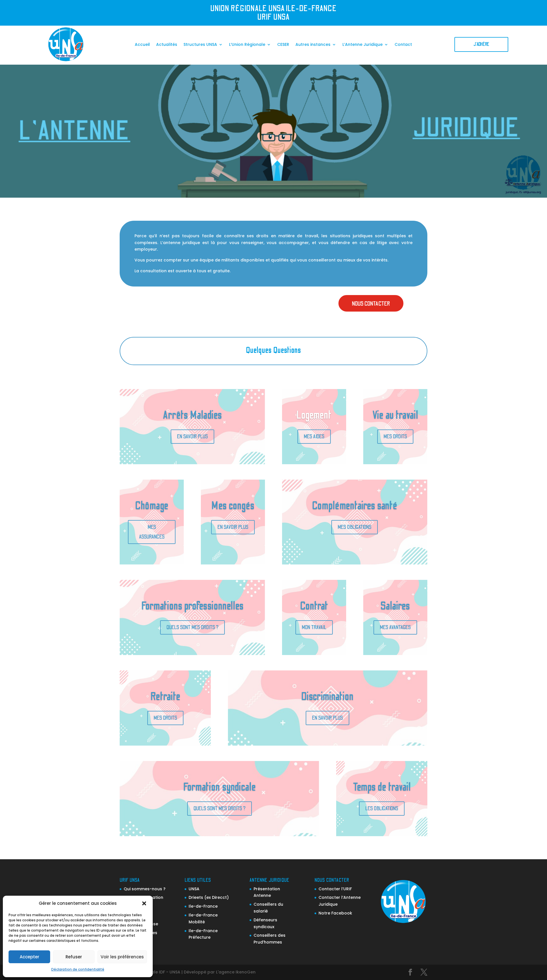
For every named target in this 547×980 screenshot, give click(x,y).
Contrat (314, 606)
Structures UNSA (200, 44)
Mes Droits (165, 718)
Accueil (142, 44)
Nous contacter (371, 303)
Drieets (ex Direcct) (209, 897)
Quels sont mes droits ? (192, 627)
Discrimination (327, 696)
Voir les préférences (122, 957)
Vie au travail (395, 415)
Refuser (74, 957)
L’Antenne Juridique (362, 44)
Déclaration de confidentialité (77, 969)
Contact (403, 44)
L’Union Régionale (247, 44)
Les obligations (381, 808)
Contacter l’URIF (335, 889)
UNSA (194, 889)
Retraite (165, 696)
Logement (314, 415)
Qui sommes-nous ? (145, 889)
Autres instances (312, 44)
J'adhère (481, 44)
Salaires (395, 606)
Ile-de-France (203, 906)
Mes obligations (355, 527)
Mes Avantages (395, 627)
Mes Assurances (152, 532)
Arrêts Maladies (192, 415)
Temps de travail (382, 787)
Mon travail (314, 627)
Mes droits (395, 436)
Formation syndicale (219, 787)
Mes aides (314, 436)
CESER (283, 44)
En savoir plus (192, 436)
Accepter (29, 957)
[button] (144, 903)
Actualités (166, 44)
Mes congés (232, 506)
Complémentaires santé (354, 506)
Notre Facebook (335, 913)
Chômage (151, 506)
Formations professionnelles (192, 606)
